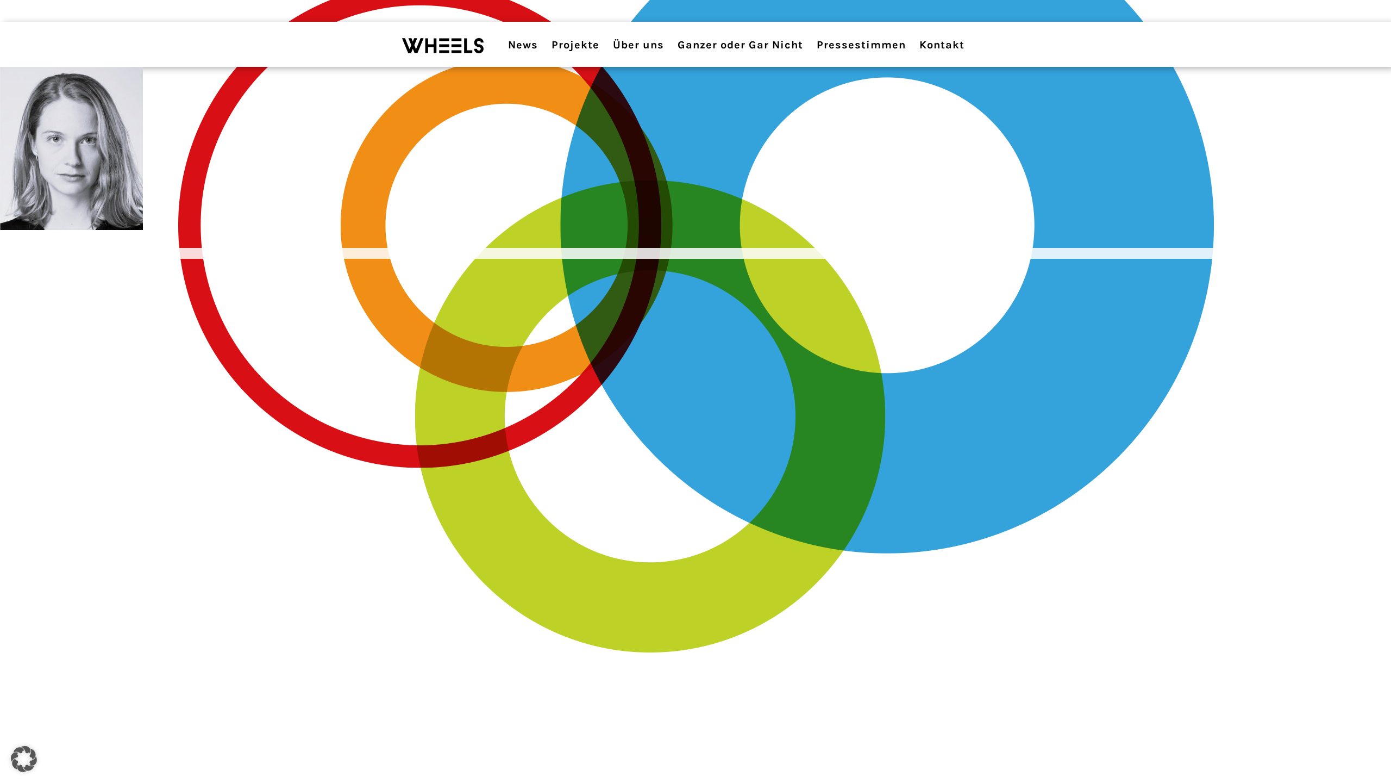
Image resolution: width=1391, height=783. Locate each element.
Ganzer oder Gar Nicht (740, 45)
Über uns (638, 45)
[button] (24, 759)
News (523, 45)
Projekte (575, 45)
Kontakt (941, 45)
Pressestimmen (861, 45)
